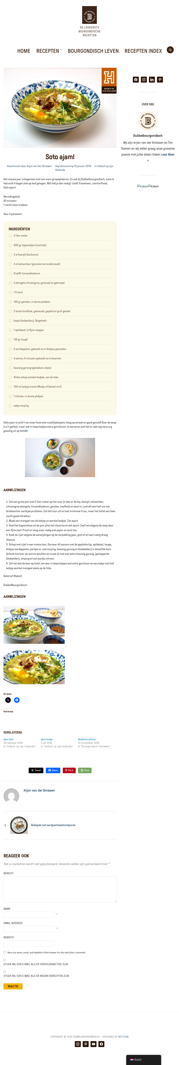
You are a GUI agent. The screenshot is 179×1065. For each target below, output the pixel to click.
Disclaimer (101, 1021)
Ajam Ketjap (47, 739)
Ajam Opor (8, 739)
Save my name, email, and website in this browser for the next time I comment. (47, 952)
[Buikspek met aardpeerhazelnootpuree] (19, 825)
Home (23, 51)
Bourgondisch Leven (93, 51)
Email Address (13, 923)
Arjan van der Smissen (39, 166)
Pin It (70, 770)
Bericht (8, 873)
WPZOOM (123, 1036)
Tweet (38, 770)
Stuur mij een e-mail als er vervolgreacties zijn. (35, 964)
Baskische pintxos (87, 739)
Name (6, 908)
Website (8, 937)
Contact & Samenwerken (74, 1021)
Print (86, 770)
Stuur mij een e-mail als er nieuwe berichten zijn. (36, 976)
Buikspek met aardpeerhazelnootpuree (53, 825)
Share (55, 770)
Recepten (47, 51)
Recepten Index (143, 51)
